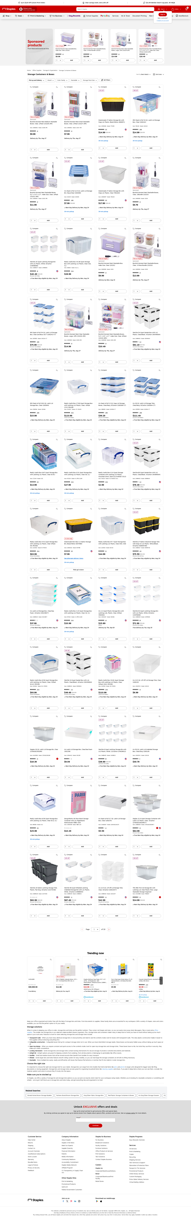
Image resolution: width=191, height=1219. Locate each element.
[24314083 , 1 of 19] (40, 970)
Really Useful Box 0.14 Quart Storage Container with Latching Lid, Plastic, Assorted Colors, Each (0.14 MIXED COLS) (112, 475)
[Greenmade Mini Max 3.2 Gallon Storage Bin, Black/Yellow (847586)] (78, 525)
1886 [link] (140, 129)
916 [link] (38, 482)
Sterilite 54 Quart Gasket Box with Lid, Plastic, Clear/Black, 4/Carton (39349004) (146, 334)
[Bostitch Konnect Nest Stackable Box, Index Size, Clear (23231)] (68, 39)
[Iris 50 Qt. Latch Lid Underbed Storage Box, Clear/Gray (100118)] (147, 733)
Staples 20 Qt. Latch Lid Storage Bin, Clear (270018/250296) (44, 751)
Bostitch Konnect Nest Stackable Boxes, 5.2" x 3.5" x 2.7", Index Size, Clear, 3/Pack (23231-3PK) (44, 195)
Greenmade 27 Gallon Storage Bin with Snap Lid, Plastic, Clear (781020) (111, 192)
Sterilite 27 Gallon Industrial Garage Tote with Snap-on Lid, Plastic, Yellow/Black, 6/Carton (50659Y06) (146, 544)
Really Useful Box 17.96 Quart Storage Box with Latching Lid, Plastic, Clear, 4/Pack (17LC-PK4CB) (78, 405)
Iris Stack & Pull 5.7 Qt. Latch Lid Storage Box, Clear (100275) (111, 820)
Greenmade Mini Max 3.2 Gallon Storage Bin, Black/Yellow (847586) (77, 543)
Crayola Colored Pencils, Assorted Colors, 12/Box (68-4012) (150, 980)
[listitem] (67, 46)
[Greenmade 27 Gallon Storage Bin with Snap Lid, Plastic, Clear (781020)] (112, 174)
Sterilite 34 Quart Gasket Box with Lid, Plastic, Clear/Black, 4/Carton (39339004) (78, 681)
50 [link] (106, 551)
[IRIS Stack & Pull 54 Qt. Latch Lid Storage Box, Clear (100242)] (147, 104)
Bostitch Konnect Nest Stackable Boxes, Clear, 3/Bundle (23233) (146, 194)
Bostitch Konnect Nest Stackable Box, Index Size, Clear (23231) (66, 49)
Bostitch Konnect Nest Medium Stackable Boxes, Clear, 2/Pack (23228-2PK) (43, 123)
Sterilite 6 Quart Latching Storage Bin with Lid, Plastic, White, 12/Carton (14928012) (112, 751)
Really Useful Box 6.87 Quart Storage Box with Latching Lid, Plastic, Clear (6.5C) (43, 474)
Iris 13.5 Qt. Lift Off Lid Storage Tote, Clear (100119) (147, 681)
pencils (122, 1067)
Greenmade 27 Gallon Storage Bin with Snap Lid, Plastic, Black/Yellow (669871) (111, 121)
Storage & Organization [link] (50, 70)
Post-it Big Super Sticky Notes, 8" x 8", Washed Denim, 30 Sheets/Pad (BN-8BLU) (122, 981)
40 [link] (106, 620)
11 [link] (71, 897)
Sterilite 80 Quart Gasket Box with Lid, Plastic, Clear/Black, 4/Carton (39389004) (146, 474)
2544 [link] (72, 271)
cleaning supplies (107, 1069)
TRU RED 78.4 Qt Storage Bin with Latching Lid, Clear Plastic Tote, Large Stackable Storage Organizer (145, 890)
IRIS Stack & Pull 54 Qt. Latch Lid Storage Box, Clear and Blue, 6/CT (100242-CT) (43, 334)
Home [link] (29, 70)
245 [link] (140, 551)
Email (78, 1118)
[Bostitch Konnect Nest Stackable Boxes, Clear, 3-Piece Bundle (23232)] (95, 39)
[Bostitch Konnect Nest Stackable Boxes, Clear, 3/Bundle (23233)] (147, 174)
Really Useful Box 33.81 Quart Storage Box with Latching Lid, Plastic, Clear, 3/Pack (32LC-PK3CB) (111, 682)
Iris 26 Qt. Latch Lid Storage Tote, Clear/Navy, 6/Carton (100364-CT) (144, 404)
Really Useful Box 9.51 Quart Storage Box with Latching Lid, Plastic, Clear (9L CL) (78, 474)
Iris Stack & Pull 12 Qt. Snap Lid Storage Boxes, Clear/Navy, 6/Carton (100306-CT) (112, 404)
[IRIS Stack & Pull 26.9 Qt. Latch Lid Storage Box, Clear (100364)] (44, 387)
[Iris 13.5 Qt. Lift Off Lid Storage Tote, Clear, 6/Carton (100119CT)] (112, 871)
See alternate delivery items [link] (73, 558)
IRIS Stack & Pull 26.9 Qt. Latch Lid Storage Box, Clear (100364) (41, 404)
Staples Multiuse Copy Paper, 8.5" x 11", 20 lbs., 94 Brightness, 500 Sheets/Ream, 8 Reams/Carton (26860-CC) (95, 981)
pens (115, 1067)
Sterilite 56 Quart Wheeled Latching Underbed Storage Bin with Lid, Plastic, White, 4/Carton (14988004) (77, 890)
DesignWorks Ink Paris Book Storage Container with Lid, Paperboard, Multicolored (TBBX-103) (76, 821)
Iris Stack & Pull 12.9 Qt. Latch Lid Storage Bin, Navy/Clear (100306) (78, 192)
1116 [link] (147, 985)
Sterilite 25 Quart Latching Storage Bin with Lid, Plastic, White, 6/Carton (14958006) (43, 264)
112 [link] (140, 342)
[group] (40, 980)
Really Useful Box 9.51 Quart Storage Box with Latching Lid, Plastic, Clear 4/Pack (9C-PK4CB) (43, 544)
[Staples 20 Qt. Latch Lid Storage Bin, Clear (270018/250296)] (44, 733)
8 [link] (139, 759)
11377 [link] (91, 985)
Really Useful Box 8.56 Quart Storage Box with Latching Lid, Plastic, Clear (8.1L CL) (44, 820)
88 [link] (37, 271)
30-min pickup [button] (103, 141)
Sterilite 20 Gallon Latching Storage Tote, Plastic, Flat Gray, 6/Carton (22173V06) (43, 889)
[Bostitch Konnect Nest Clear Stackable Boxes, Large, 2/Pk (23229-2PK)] (123, 39)
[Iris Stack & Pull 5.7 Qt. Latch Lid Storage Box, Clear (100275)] (112, 802)
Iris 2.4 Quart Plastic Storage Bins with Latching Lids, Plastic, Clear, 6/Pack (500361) (111, 613)
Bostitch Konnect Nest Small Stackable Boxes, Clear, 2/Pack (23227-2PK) (77, 123)
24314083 (31, 979)
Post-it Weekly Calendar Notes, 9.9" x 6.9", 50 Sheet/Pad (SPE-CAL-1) (66, 980)
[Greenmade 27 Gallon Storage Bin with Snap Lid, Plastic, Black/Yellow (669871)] (112, 104)
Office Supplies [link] (36, 70)
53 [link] (37, 759)
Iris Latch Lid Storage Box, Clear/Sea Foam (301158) (78, 751)
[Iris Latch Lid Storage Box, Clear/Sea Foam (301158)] (78, 733)
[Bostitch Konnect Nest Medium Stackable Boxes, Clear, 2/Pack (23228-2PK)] (44, 104)
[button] (152, 9)
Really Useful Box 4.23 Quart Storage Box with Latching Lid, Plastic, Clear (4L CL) (78, 612)
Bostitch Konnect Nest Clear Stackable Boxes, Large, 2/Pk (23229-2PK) (122, 49)
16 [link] (63, 54)
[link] (31, 3)
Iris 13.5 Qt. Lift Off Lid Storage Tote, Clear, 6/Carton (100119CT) (110, 889)
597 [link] (106, 129)
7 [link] (71, 759)
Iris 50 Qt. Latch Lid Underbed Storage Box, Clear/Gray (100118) (145, 751)
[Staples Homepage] (9, 9)
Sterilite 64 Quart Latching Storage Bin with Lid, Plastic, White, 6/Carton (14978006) (145, 613)
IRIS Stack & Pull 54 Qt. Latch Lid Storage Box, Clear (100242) (146, 121)
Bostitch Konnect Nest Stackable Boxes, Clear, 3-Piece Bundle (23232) (95, 49)
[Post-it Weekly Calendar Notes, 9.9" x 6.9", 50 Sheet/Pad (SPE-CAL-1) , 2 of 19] (68, 970)
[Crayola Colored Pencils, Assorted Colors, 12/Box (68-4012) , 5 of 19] (151, 970)
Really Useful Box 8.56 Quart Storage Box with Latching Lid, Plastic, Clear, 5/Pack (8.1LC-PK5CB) (44, 682)
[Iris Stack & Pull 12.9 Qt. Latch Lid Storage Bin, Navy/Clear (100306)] (78, 174)
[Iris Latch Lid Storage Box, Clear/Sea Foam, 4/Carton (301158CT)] (44, 594)
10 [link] (140, 689)
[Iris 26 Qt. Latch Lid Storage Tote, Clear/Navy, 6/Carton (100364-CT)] (147, 387)
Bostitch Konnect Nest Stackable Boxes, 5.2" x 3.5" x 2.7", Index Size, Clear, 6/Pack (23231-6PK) (150, 50)
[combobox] (115, 9)
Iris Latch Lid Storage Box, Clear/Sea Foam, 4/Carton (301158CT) (42, 612)
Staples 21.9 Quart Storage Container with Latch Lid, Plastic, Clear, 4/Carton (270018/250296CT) (146, 821)
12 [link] (105, 828)
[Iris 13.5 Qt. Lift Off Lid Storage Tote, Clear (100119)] (147, 664)
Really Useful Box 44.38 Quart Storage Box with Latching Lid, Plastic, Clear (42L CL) (77, 264)
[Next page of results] (108, 929)
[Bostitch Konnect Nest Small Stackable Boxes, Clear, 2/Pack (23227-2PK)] (78, 104)
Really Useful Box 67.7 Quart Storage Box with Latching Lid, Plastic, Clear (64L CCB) (112, 543)
